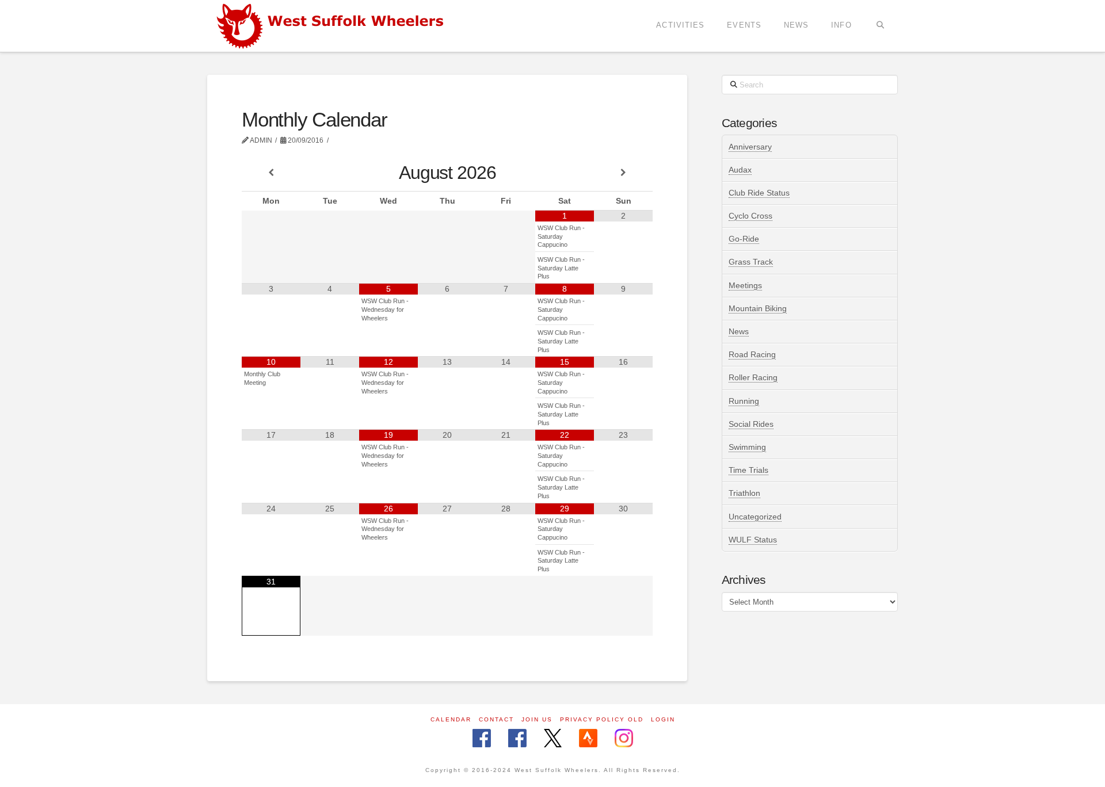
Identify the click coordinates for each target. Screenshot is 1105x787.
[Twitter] (553, 739)
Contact (496, 719)
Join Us (536, 719)
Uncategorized (755, 516)
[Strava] (588, 739)
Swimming (747, 447)
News (739, 331)
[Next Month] (623, 173)
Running (744, 401)
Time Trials (748, 470)
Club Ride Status (759, 192)
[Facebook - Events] (517, 739)
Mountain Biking (758, 308)
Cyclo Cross (750, 215)
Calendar (450, 719)
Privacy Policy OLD (601, 719)
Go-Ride (744, 238)
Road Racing (752, 354)
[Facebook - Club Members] (482, 739)
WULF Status (753, 539)
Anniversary (750, 146)
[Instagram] (624, 739)
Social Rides (751, 424)
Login (663, 719)
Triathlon (744, 493)
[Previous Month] (271, 173)
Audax (740, 169)
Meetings (745, 285)
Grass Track (751, 261)
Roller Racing (753, 377)
